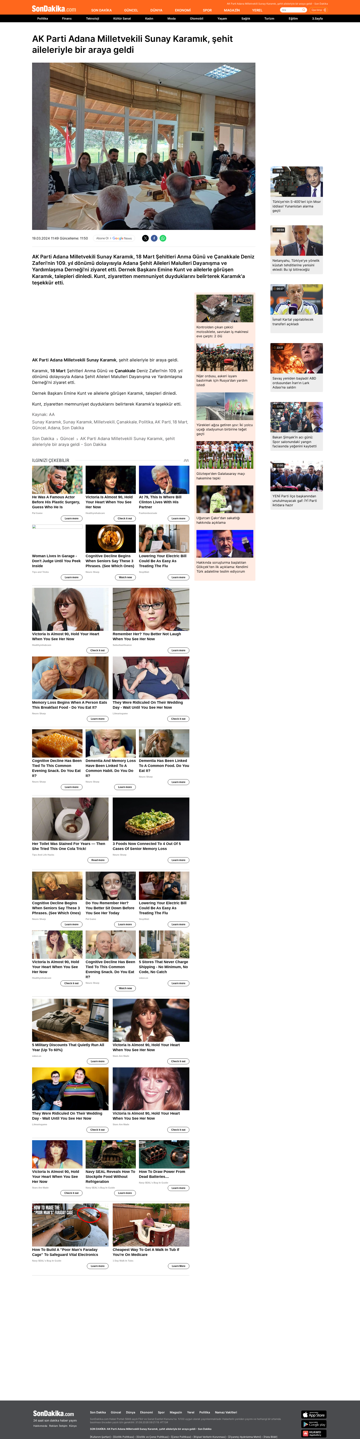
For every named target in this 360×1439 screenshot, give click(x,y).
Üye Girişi (317, 10)
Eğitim (293, 18)
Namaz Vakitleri (226, 1412)
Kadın (149, 18)
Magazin (176, 1412)
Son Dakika (98, 1412)
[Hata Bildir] (270, 1436)
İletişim (63, 1425)
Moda (172, 18)
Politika (42, 18)
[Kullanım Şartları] (100, 1436)
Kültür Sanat (122, 18)
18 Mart (58, 370)
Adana (56, 359)
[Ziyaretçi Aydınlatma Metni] (244, 1436)
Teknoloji (92, 18)
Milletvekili (74, 359)
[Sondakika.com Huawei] (314, 1434)
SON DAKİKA (101, 10)
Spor (161, 1412)
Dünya (130, 1412)
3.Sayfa (317, 18)
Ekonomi (146, 1412)
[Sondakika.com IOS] (314, 1414)
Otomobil (196, 18)
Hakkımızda (40, 1425)
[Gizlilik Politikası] (123, 1436)
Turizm (269, 18)
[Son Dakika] (54, 8)
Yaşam (222, 18)
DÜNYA (156, 10)
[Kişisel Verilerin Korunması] (210, 1436)
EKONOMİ (183, 10)
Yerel (190, 1412)
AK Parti (40, 359)
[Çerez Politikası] (181, 1436)
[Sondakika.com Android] (314, 1424)
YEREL (257, 10)
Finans (67, 18)
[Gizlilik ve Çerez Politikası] (152, 1436)
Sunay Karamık (101, 359)
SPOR (207, 10)
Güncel (116, 1412)
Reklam (53, 1425)
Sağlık (245, 18)
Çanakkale (125, 370)
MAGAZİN (232, 10)
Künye (73, 1425)
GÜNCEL (131, 10)
